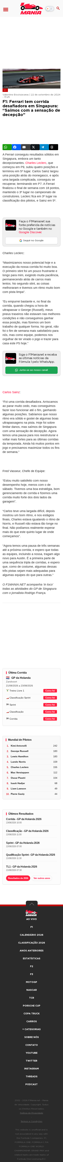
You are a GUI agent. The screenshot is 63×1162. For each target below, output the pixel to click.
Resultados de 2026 (18, 878)
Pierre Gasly (18, 794)
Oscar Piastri (18, 778)
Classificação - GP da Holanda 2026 (27, 831)
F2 (31, 966)
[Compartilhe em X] (35, 147)
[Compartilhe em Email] (25, 147)
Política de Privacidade (31, 1113)
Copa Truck (32, 1014)
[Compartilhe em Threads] (53, 147)
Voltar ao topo (32, 905)
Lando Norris (18, 761)
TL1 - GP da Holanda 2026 (21, 866)
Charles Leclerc (35, 163)
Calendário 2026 (31, 935)
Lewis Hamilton (19, 756)
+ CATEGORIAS (31, 1029)
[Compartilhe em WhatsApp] (7, 147)
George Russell (19, 751)
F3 (31, 974)
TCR (31, 998)
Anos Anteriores (32, 951)
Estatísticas (31, 958)
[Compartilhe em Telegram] (44, 147)
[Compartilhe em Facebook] (16, 147)
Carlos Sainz (11, 392)
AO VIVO (31, 919)
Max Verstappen (20, 772)
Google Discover (30, 232)
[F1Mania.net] (31, 8)
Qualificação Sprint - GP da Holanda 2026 (30, 854)
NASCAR (31, 990)
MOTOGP (31, 982)
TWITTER (31, 1061)
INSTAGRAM (31, 1069)
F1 (5, 90)
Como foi (50, 690)
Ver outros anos (42, 878)
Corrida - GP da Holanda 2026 (23, 819)
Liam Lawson (18, 788)
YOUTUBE (31, 1053)
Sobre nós (31, 1037)
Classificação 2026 (31, 943)
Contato (31, 1045)
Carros (31, 1021)
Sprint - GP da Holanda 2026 (23, 842)
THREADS (31, 1076)
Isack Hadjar (18, 783)
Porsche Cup (31, 1006)
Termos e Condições (31, 1121)
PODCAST (31, 1084)
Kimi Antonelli (19, 745)
